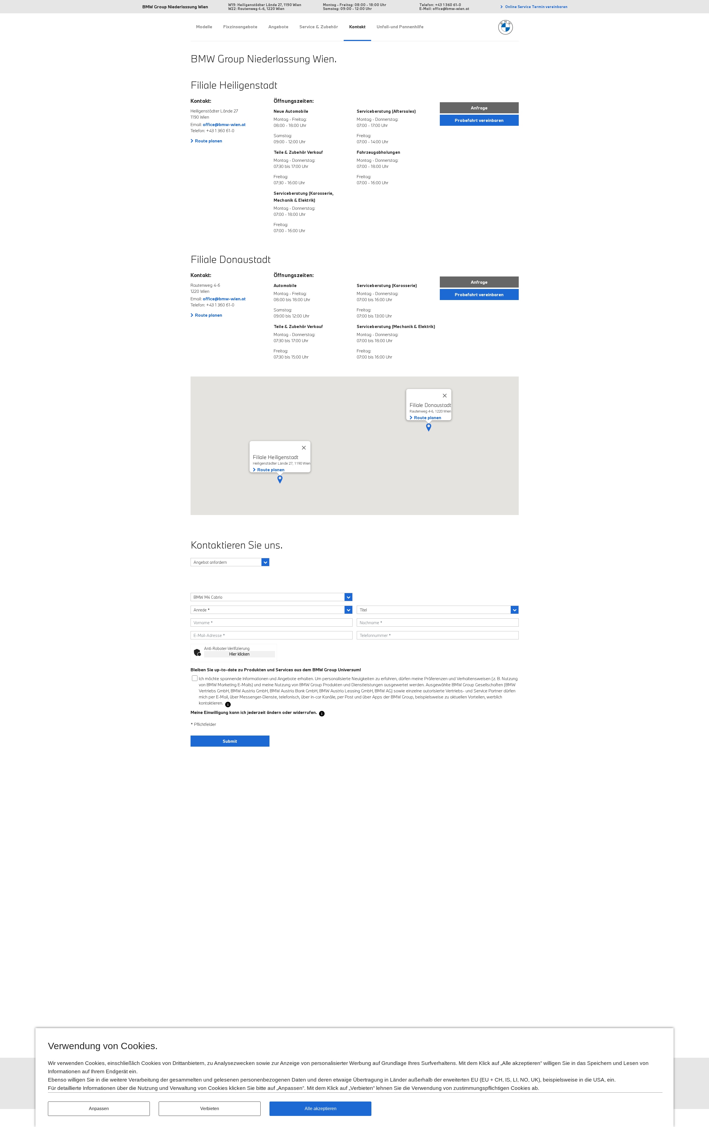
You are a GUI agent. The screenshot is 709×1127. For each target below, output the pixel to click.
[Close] (444, 395)
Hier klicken (239, 654)
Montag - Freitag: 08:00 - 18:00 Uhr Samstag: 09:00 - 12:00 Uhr (354, 7)
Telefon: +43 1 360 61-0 (440, 4)
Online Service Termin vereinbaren (535, 6)
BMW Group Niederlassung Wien (175, 6)
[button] (429, 427)
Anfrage (479, 108)
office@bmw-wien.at (224, 124)
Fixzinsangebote (240, 26)
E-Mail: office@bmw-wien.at (444, 8)
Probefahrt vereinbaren (479, 120)
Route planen (208, 141)
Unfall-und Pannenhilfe (400, 26)
